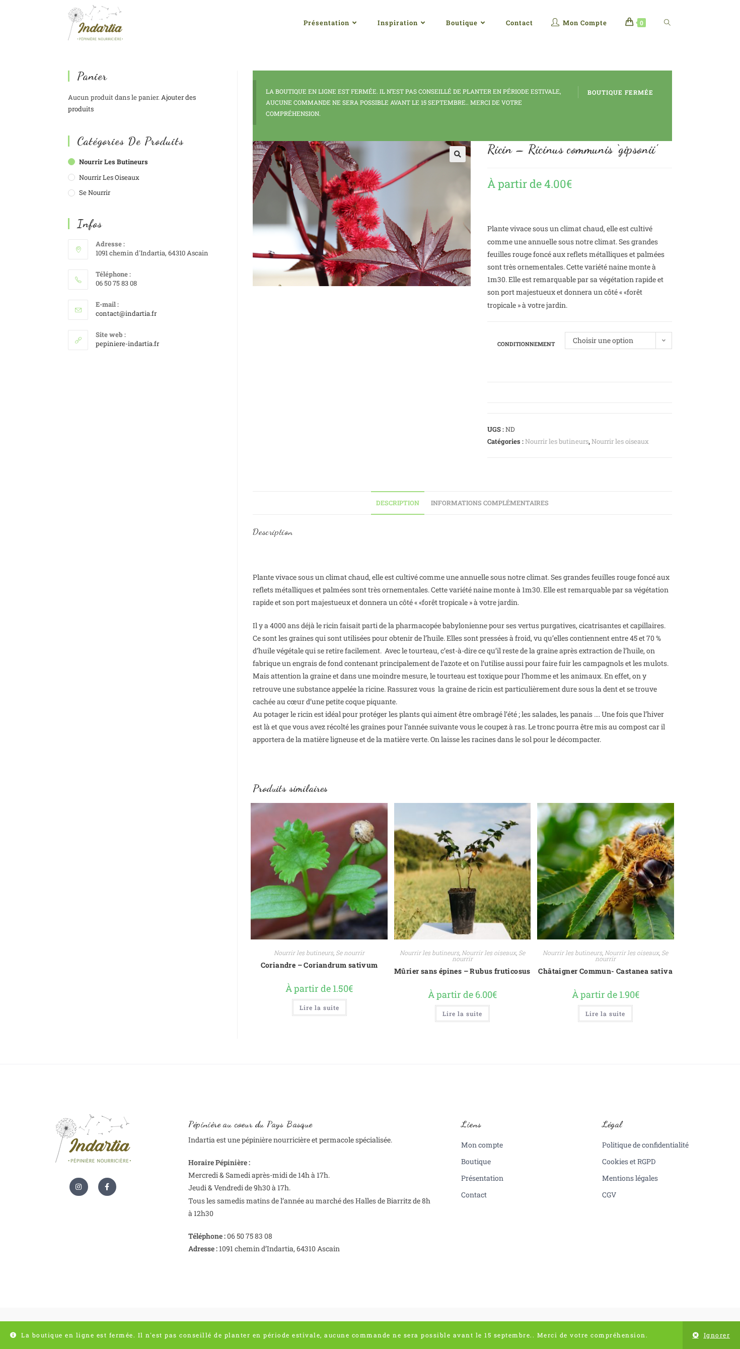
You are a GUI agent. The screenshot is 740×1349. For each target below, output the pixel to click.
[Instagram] (78, 1187)
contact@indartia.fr (126, 313)
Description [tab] (397, 503)
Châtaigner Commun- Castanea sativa (605, 971)
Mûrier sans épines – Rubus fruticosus (462, 971)
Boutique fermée (620, 92)
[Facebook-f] (107, 1187)
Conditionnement (526, 344)
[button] (458, 154)
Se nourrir (350, 953)
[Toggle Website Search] (667, 22)
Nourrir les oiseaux (620, 441)
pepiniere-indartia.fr (127, 343)
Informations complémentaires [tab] (490, 503)
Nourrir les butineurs (556, 441)
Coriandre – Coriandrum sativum (319, 965)
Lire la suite (319, 1007)
